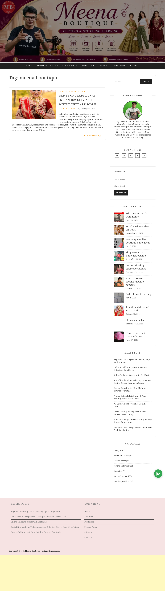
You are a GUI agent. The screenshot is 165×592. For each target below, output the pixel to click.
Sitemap (88, 532)
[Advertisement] (82, 573)
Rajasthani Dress (121, 456)
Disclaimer (89, 522)
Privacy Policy (90, 527)
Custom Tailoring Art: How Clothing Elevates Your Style (36, 532)
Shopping (103, 65)
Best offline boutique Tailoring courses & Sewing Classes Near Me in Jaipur (45, 527)
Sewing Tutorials (46, 65)
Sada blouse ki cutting (138, 294)
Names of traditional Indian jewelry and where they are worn (77, 100)
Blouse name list (135, 320)
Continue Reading (93, 136)
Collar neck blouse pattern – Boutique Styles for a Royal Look (38, 517)
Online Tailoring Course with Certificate (132, 375)
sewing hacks (69, 65)
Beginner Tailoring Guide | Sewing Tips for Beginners (35, 512)
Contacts (88, 537)
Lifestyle (87, 65)
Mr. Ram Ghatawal (68, 109)
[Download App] (158, 473)
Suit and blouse (121, 476)
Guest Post (119, 65)
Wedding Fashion (77, 91)
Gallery (134, 65)
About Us (88, 517)
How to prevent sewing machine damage (135, 281)
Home (29, 65)
